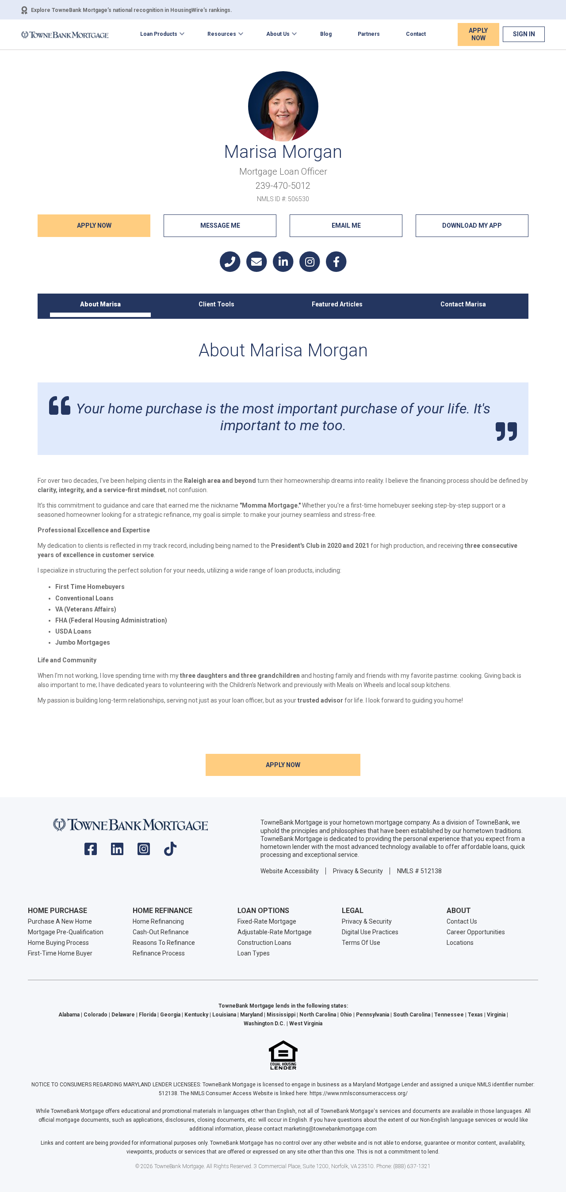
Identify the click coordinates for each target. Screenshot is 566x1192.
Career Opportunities (476, 932)
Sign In (524, 34)
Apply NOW (94, 225)
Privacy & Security (358, 871)
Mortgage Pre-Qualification (65, 932)
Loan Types (253, 953)
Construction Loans (264, 942)
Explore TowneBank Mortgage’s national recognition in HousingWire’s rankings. (131, 10)
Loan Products (158, 34)
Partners (369, 34)
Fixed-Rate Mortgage (266, 921)
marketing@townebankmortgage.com (330, 1129)
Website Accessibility (289, 871)
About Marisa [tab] (100, 304)
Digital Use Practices (370, 932)
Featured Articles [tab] (337, 304)
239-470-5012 (283, 185)
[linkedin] (117, 852)
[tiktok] (170, 852)
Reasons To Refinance (164, 942)
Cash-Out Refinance (161, 932)
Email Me (346, 225)
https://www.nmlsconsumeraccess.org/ (359, 1093)
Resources (221, 34)
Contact (416, 34)
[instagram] (144, 852)
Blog (326, 34)
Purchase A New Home (60, 921)
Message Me (220, 225)
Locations (460, 942)
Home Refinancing (158, 921)
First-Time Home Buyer (60, 953)
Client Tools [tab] (216, 304)
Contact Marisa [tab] (463, 304)
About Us (278, 34)
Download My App (472, 225)
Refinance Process (159, 953)
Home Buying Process (58, 942)
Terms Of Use (361, 942)
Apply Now (478, 34)
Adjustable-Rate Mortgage (274, 932)
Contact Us (462, 921)
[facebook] (90, 852)
